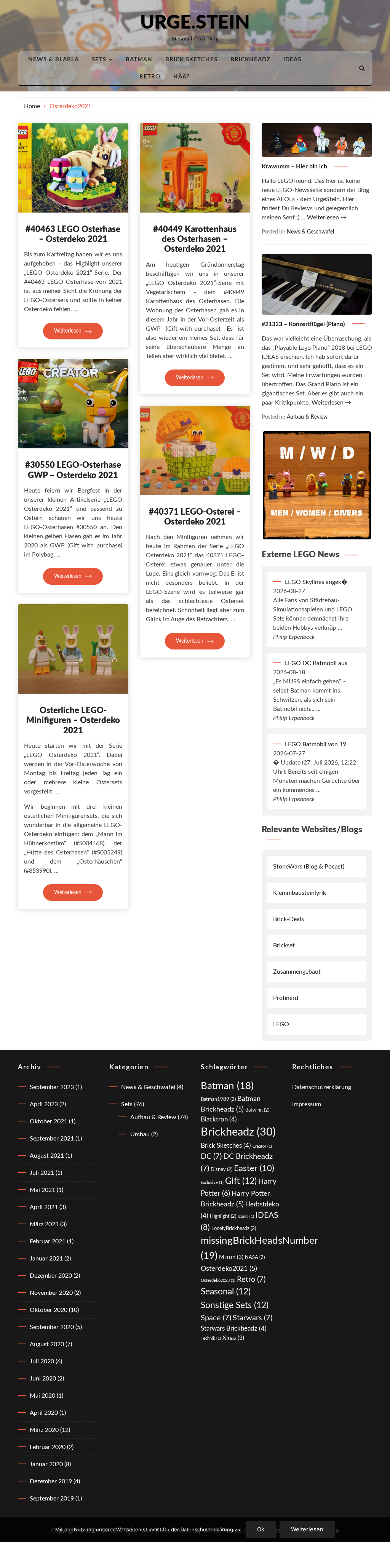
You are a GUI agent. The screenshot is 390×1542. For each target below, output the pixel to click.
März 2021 (44, 1224)
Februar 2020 (48, 1447)
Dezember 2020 (51, 1276)
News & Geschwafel (310, 232)
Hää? (181, 77)
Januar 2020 (46, 1464)
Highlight (223, 1216)
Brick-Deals (288, 919)
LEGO (281, 1024)
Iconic (246, 1216)
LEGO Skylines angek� (316, 582)
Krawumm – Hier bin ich (295, 166)
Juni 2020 (43, 1379)
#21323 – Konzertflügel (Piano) (304, 324)
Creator (262, 1146)
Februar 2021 (48, 1241)
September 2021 (52, 1139)
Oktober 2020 (48, 1310)
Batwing (257, 1110)
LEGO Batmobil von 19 (315, 744)
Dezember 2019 (51, 1481)
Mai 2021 (42, 1190)
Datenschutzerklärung (321, 1087)
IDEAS (292, 59)
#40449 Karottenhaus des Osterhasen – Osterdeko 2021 (195, 239)
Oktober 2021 (48, 1121)
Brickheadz (250, 59)
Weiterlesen (68, 331)
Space (216, 1318)
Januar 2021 (46, 1259)
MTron (231, 1257)
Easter (254, 1168)
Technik (211, 1338)
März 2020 (44, 1430)
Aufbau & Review (307, 417)
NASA (255, 1257)
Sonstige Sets (235, 1305)
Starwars (252, 1318)
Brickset (284, 945)
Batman (139, 59)
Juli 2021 (42, 1173)
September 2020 (52, 1327)
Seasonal (226, 1291)
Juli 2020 (42, 1361)
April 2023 (44, 1104)
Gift (241, 1181)
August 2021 (47, 1156)
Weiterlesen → (327, 217)
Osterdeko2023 (218, 1280)
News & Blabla (53, 59)
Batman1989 (218, 1099)
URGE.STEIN (195, 22)
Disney (221, 1169)
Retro (149, 77)
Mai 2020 (42, 1396)
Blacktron (219, 1119)
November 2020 (51, 1293)
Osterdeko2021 (229, 1268)
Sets (99, 59)
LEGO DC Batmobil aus (316, 663)
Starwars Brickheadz (234, 1328)
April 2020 (44, 1413)
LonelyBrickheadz (233, 1228)
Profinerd (285, 998)
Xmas (233, 1338)
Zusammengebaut (297, 972)
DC (211, 1156)
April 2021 (44, 1207)
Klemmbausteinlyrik (299, 893)
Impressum (306, 1104)
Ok (260, 1529)
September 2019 (52, 1499)
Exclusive (212, 1182)
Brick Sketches (191, 59)
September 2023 (52, 1087)
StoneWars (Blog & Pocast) (308, 867)
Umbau (140, 1134)
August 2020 (47, 1344)
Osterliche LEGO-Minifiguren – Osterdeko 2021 (73, 720)
